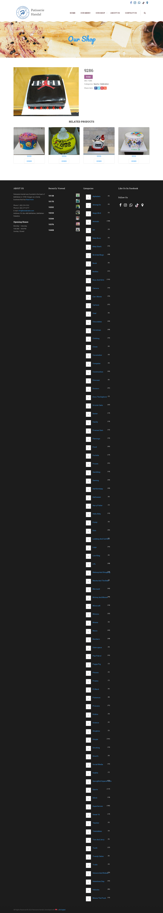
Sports (96, 84)
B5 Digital (62, 910)
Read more (30, 199)
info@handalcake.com (26, 211)
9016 (134, 156)
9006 (99, 156)
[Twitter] (98, 88)
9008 (29, 156)
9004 (64, 156)
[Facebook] (95, 88)
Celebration (104, 84)
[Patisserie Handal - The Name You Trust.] (31, 13)
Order (88, 77)
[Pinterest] (102, 88)
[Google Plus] (105, 88)
